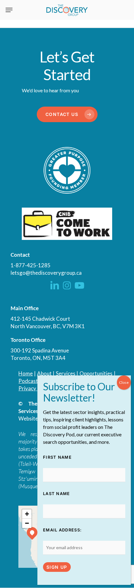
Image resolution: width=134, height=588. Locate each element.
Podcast (28, 381)
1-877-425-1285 (30, 265)
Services (65, 373)
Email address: (62, 529)
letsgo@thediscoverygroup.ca (46, 272)
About (44, 373)
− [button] (27, 523)
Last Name (56, 493)
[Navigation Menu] (9, 10)
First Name (57, 457)
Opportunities (95, 373)
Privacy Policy (34, 388)
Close (124, 382)
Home (25, 373)
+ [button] (27, 514)
